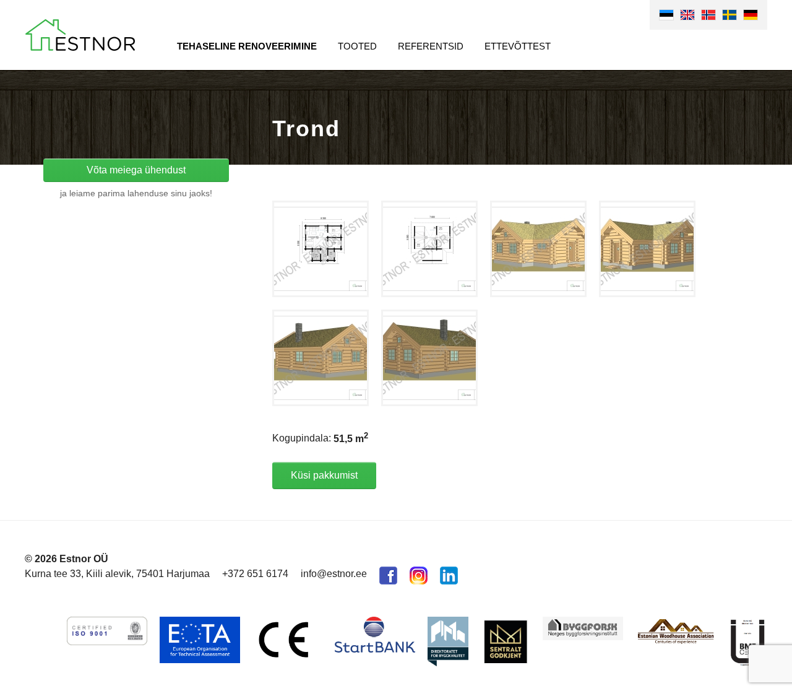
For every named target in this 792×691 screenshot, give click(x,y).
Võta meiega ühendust (136, 170)
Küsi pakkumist (324, 475)
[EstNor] (80, 35)
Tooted (357, 46)
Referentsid (430, 46)
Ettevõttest (517, 46)
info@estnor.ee (334, 573)
